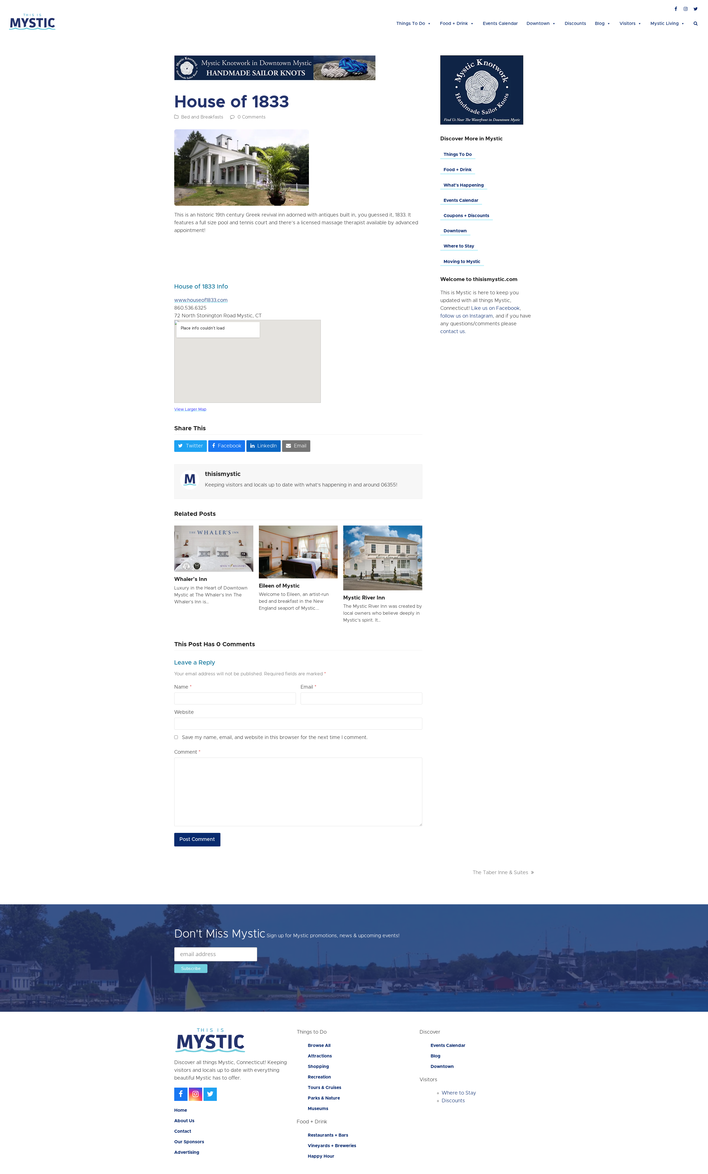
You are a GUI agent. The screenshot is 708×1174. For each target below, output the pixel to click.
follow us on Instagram (466, 316)
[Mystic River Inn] (382, 557)
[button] (696, 23)
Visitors (628, 23)
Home (180, 1110)
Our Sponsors (189, 1142)
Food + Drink (454, 23)
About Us (184, 1121)
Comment (187, 752)
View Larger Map (190, 409)
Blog (600, 23)
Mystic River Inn (364, 598)
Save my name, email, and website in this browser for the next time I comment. (275, 737)
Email (308, 687)
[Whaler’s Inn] (213, 548)
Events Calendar (500, 23)
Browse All (319, 1045)
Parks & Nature (324, 1098)
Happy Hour (321, 1156)
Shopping (318, 1066)
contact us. (453, 331)
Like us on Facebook (495, 308)
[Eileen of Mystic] (298, 551)
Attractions (320, 1056)
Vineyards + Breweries (332, 1146)
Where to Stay (459, 246)
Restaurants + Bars (328, 1135)
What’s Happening (464, 185)
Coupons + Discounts (466, 215)
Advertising (186, 1152)
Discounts (575, 23)
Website (184, 712)
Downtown (538, 23)
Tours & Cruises (324, 1087)
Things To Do (410, 23)
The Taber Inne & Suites (500, 872)
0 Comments (252, 117)
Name (183, 687)
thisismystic (223, 474)
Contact (182, 1131)
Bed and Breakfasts (202, 117)
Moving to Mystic (462, 261)
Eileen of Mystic (279, 586)
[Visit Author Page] (189, 479)
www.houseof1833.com (201, 300)
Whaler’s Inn (190, 579)
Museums (318, 1108)
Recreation (319, 1077)
